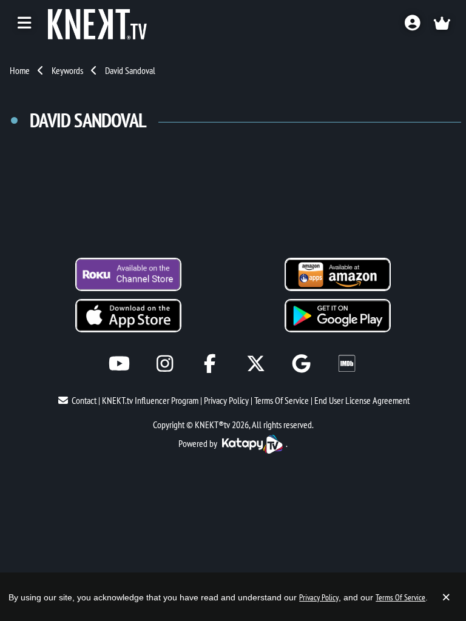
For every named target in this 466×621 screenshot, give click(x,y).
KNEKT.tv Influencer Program (150, 400)
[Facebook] (210, 363)
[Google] (301, 363)
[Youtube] (119, 363)
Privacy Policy (226, 400)
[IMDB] (347, 363)
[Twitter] (256, 363)
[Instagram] (165, 363)
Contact (84, 400)
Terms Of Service (281, 400)
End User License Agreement (362, 400)
